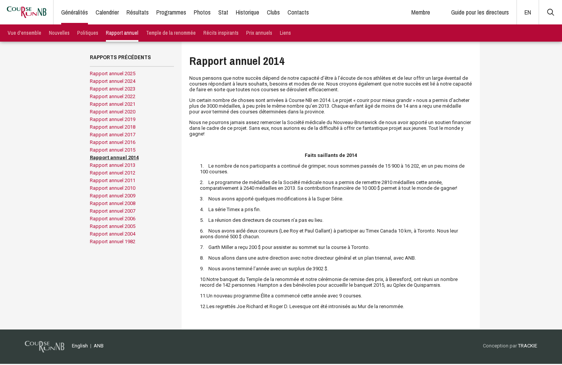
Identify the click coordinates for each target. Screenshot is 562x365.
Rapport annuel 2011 (112, 180)
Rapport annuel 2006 (112, 218)
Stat (223, 12)
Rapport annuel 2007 (112, 211)
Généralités (74, 12)
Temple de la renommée (171, 32)
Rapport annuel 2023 (112, 89)
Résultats (138, 12)
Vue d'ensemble (24, 32)
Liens (285, 32)
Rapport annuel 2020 (112, 112)
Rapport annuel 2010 (112, 188)
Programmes (171, 12)
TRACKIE (527, 346)
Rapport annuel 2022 (112, 96)
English (80, 346)
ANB (99, 346)
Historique (247, 12)
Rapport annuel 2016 (112, 142)
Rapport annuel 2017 (112, 134)
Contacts (298, 12)
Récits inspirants (221, 32)
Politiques (87, 32)
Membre (420, 12)
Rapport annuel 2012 (112, 173)
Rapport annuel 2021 (112, 104)
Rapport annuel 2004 (112, 234)
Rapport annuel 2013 (112, 165)
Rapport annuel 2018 (112, 127)
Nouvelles (59, 32)
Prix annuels (259, 32)
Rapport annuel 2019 (112, 119)
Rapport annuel (122, 32)
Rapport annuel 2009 (112, 196)
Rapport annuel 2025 (112, 73)
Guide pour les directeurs (480, 12)
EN (528, 12)
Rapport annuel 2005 (112, 226)
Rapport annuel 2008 (112, 203)
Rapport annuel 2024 (112, 81)
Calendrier (107, 12)
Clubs (273, 12)
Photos (202, 12)
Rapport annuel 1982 (112, 241)
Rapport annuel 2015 (112, 150)
